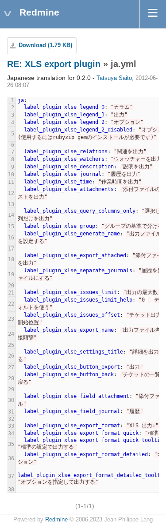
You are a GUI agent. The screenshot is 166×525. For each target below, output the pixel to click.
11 (11, 182)
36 (11, 458)
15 (11, 226)
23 (11, 319)
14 (11, 215)
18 (11, 259)
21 (11, 293)
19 (11, 274)
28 (11, 378)
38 (11, 489)
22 (11, 304)
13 (11, 204)
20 (11, 285)
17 (11, 249)
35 (11, 444)
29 (11, 389)
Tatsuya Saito (114, 78)
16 (11, 238)
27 (11, 367)
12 (11, 193)
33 (11, 426)
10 (11, 174)
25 (11, 345)
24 (11, 334)
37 (11, 476)
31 (11, 412)
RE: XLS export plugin (53, 64)
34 (11, 433)
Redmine (56, 520)
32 (11, 419)
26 (11, 356)
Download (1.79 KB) (45, 45)
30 (11, 400)
